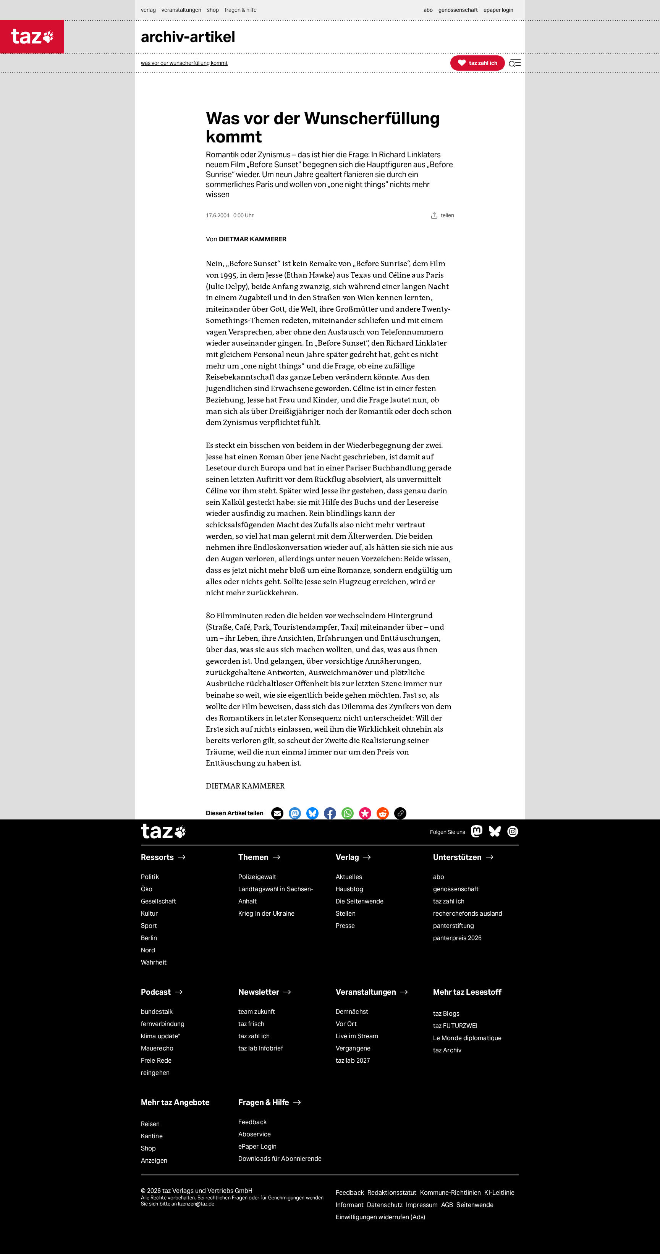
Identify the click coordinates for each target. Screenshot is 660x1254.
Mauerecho (157, 1048)
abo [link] (428, 9)
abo (438, 877)
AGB (448, 1205)
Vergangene (353, 1048)
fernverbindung (162, 1024)
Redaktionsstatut (392, 1193)
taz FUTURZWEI (455, 1026)
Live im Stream (357, 1036)
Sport (149, 926)
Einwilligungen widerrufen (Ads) (380, 1217)
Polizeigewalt (257, 877)
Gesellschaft (158, 901)
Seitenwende (474, 1205)
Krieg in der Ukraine (266, 914)
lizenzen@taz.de (196, 1204)
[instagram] (513, 835)
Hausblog (349, 889)
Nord (148, 950)
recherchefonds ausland (467, 914)
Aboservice (254, 1134)
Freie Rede (156, 1061)
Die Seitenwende (359, 901)
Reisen (150, 1124)
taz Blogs (446, 1014)
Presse (345, 926)
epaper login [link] (498, 9)
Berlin (149, 938)
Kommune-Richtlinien (451, 1193)
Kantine (152, 1136)
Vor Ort (346, 1024)
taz (164, 832)
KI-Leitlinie (499, 1193)
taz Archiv (447, 1050)
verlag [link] (148, 9)
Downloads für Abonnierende (280, 1159)
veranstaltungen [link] (181, 9)
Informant (350, 1205)
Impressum (422, 1205)
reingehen (155, 1073)
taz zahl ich (448, 901)
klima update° (160, 1036)
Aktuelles (349, 877)
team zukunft (256, 1012)
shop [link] (213, 9)
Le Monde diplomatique (467, 1038)
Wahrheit (154, 962)
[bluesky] (495, 835)
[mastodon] (477, 835)
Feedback (252, 1122)
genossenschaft (456, 889)
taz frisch (251, 1024)
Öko (146, 889)
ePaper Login (257, 1146)
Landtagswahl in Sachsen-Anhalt (275, 895)
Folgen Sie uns (447, 832)
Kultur (149, 914)
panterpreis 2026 (457, 938)
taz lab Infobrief (260, 1048)
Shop (148, 1148)
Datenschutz (385, 1205)
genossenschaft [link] (458, 9)
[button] (515, 63)
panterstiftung (453, 926)
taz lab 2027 (353, 1061)
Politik (150, 877)
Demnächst (352, 1012)
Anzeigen (154, 1161)
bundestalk (157, 1012)
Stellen (346, 914)
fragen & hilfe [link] (241, 9)
